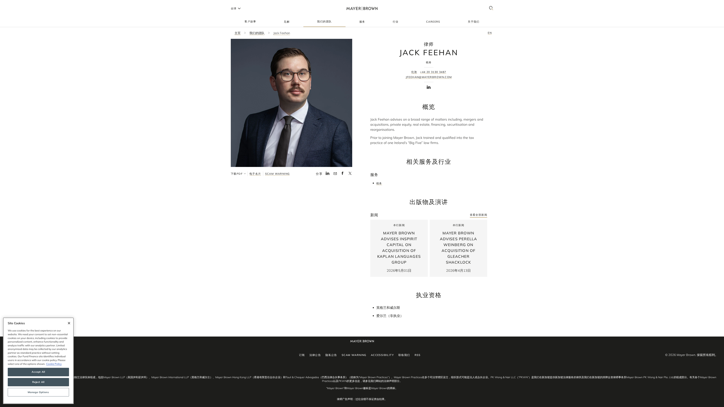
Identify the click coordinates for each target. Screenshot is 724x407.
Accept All (38, 371)
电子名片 (255, 173)
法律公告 (315, 355)
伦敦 (414, 72)
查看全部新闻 (478, 215)
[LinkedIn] (327, 174)
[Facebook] (342, 174)
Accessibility (382, 355)
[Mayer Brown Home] (362, 8)
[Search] (491, 8)
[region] (38, 360)
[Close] (69, 323)
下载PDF (237, 173)
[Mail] (335, 174)
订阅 (302, 355)
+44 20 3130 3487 (433, 72)
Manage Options (38, 392)
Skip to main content (18, 3)
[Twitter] (350, 174)
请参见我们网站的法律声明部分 (381, 381)
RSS (418, 355)
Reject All (38, 382)
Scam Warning (277, 173)
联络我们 (404, 355)
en (490, 32)
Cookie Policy (54, 363)
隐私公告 (331, 355)
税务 (379, 183)
